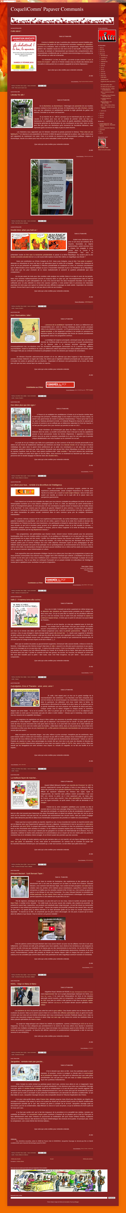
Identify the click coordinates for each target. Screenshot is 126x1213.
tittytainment (38, 530)
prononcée (50, 994)
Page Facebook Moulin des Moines (86, 81)
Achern (84, 108)
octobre (103, 59)
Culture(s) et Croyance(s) (20, 592)
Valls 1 (54, 646)
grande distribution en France (69, 789)
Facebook (91, 471)
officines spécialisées (68, 1013)
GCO (83, 1024)
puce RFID (26, 826)
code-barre (89, 824)
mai (102, 69)
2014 (101, 115)
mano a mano (36, 1019)
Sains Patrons (27, 976)
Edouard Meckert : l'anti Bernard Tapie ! (27, 873)
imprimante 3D (42, 728)
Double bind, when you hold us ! (24, 230)
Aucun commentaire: (32, 85)
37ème (40, 387)
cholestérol (43, 44)
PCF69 (85, 584)
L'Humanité (102, 129)
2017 (101, 51)
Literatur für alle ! (18, 95)
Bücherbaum (58, 106)
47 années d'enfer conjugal (31, 1088)
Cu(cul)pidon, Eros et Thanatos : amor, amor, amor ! (32, 686)
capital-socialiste (46, 331)
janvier (102, 110)
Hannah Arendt (69, 445)
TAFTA (70, 743)
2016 (101, 53)
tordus (13, 1030)
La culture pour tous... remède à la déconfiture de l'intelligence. (36, 485)
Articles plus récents (15, 1159)
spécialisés (76, 798)
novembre (103, 57)
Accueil (51, 1159)
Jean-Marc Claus (104, 147)
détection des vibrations (51, 611)
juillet (102, 65)
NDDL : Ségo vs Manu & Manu (23, 984)
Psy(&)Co (21, 308)
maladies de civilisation (85, 44)
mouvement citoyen (36, 1114)
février (102, 75)
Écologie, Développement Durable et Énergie (81, 991)
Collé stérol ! (16, 31)
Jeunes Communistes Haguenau (107, 128)
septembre (103, 61)
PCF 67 (101, 133)
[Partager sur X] (42, 86)
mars (102, 73)
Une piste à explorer (85, 261)
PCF (27, 592)
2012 (101, 117)
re (45, 994)
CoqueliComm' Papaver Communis (47, 8)
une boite (85, 886)
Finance (26, 866)
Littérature (26, 223)
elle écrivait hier (59, 633)
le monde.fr (91, 1048)
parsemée (78, 106)
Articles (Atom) (20, 1161)
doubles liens (53, 456)
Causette (91, 672)
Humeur (17, 308)
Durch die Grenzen (19, 223)
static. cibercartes (22, 764)
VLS (90, 1024)
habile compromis (83, 1077)
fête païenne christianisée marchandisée (64, 728)
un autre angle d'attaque (71, 493)
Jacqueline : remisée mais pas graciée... (27, 1061)
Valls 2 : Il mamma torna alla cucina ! (26, 600)
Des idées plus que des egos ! (23, 405)
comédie (64, 451)
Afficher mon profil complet (104, 149)
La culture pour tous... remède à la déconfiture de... (108, 89)
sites (70, 798)
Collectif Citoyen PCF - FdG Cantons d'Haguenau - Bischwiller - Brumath (107, 125)
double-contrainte (17, 257)
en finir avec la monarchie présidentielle (38, 255)
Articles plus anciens (88, 1159)
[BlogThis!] (40, 86)
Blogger (77, 1202)
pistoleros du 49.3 (24, 1010)
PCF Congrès (89, 390)
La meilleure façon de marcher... (24, 778)
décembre (103, 55)
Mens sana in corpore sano (21, 87)
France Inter (44, 1099)
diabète (51, 42)
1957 (89, 785)
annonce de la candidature (55, 325)
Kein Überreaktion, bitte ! (21, 315)
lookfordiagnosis (89, 302)
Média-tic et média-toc (23, 477)
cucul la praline (20, 743)
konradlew (67, 1202)
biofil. (91, 967)
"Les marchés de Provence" (75, 785)
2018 (101, 49)
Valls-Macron (57, 1002)
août (102, 63)
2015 (101, 113)
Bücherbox (47, 106)
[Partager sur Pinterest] (45, 86)
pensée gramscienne (72, 631)
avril (102, 71)
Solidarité (30, 866)
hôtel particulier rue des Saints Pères (44, 894)
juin (102, 67)
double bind (28, 257)
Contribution (31, 387)
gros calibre (58, 1010)
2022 (101, 47)
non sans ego (56, 1017)
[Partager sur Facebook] (44, 86)
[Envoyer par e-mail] (39, 86)
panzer (85, 1000)
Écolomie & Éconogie (19, 866)
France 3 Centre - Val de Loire (87, 1148)
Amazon (19, 726)
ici (53, 745)
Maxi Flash (14, 903)
